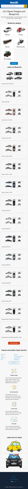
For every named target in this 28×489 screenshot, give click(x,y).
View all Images (14, 343)
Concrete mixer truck (18, 356)
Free (14, 475)
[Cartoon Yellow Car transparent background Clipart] (14, 444)
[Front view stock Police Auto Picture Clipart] (14, 459)
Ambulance (16, 359)
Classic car (3, 357)
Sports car (3, 354)
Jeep (2, 359)
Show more (14, 362)
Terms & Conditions (14, 479)
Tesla (2, 356)
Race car (16, 354)
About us (14, 477)
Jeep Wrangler (17, 357)
